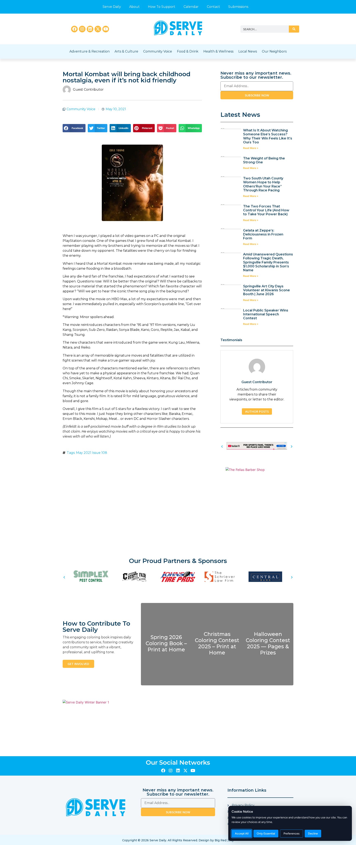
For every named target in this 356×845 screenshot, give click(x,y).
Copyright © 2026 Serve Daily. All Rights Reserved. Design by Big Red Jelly (178, 840)
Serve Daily (112, 7)
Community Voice (157, 51)
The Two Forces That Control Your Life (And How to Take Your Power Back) (266, 210)
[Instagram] (82, 29)
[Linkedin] (90, 29)
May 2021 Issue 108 (91, 453)
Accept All (241, 833)
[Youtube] (105, 29)
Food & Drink (187, 51)
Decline (313, 833)
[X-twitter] (98, 29)
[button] (74, 128)
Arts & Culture (126, 51)
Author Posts (257, 411)
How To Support (161, 7)
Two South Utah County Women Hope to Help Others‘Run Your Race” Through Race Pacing (263, 184)
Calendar (191, 7)
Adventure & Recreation (89, 51)
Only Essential (266, 833)
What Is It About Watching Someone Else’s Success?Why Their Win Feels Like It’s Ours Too (267, 136)
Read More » (250, 148)
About (134, 7)
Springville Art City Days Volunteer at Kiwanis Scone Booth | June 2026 (266, 290)
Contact (213, 7)
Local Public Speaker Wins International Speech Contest (265, 314)
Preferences (291, 833)
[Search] (294, 29)
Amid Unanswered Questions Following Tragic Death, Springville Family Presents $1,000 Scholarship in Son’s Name (268, 262)
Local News (247, 51)
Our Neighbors (274, 51)
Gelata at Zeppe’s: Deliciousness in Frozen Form (263, 234)
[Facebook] (74, 29)
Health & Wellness (218, 51)
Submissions (238, 7)
